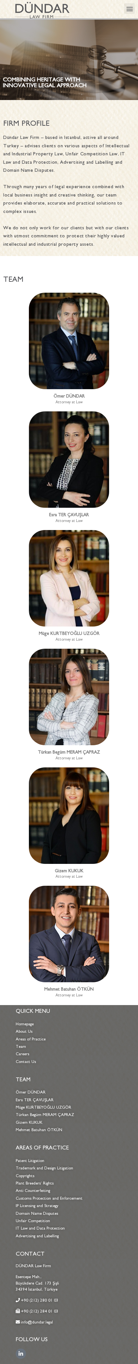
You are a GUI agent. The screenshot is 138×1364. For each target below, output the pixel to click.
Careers (22, 1054)
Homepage (25, 1024)
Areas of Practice (31, 1039)
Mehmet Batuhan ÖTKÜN (69, 989)
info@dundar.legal (37, 1322)
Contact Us (26, 1061)
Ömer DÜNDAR (69, 396)
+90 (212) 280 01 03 (39, 1300)
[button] (129, 8)
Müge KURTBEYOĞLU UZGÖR (69, 633)
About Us (24, 1031)
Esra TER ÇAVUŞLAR (69, 514)
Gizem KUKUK (69, 871)
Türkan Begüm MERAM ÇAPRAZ (69, 752)
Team (21, 1046)
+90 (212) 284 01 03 (39, 1311)
